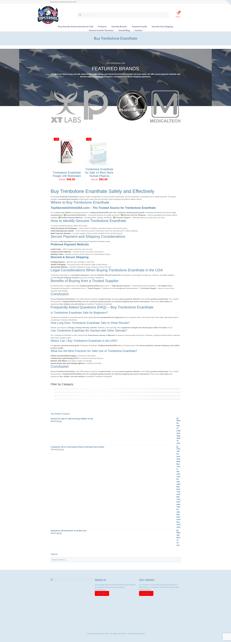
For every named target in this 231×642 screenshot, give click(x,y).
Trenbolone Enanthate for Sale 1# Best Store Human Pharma (99, 173)
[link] (66, 106)
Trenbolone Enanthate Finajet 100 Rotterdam (67, 174)
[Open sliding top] (228, 2)
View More (102, 593)
